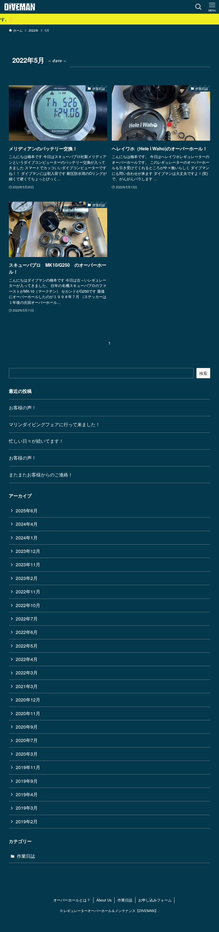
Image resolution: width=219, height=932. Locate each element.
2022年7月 (27, 618)
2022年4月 (27, 659)
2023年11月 (28, 564)
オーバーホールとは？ (71, 900)
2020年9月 (27, 726)
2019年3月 (27, 807)
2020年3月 (27, 754)
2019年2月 (27, 821)
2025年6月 (27, 510)
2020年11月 (28, 713)
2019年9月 (27, 781)
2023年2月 (27, 578)
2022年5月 (27, 645)
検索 (203, 373)
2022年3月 (27, 672)
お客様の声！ (22, 407)
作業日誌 (26, 856)
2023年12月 (28, 551)
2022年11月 (28, 591)
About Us (104, 900)
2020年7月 (27, 740)
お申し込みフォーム (155, 900)
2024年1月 (27, 537)
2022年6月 (27, 632)
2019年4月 (27, 794)
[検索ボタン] (198, 7)
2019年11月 (28, 767)
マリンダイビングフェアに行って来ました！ (54, 424)
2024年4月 (27, 524)
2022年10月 (28, 605)
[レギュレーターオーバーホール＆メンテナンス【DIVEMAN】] (19, 7)
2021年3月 (27, 686)
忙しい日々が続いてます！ (36, 441)
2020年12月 (28, 699)
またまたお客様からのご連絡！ (41, 474)
